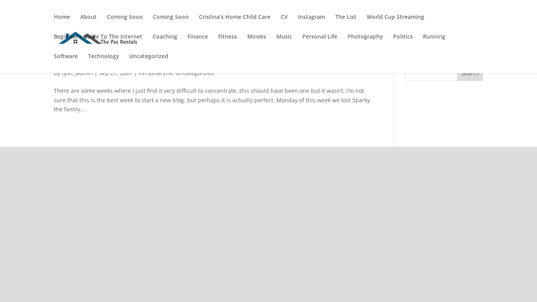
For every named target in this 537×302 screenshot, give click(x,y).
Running (434, 37)
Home (62, 17)
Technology (103, 56)
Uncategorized (148, 56)
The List (346, 17)
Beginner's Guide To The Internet (98, 37)
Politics (403, 37)
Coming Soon (125, 17)
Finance (198, 37)
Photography (365, 37)
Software (66, 56)
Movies (256, 37)
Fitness (227, 37)
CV (284, 17)
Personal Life (319, 37)
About (88, 17)
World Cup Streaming (395, 17)
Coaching (165, 37)
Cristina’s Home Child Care (234, 17)
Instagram (311, 17)
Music (284, 37)
